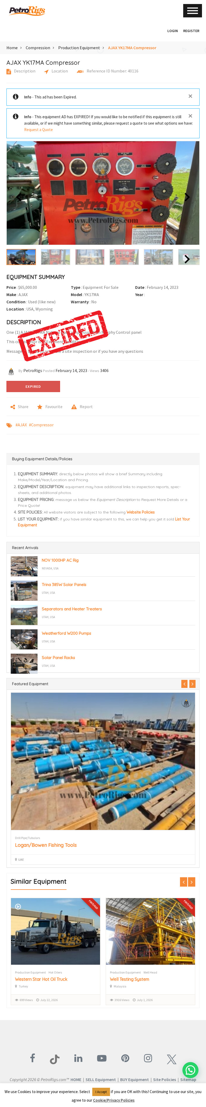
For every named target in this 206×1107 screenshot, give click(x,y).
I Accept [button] (101, 1092)
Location (59, 71)
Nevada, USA (50, 568)
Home (12, 47)
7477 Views (122, 1000)
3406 (104, 370)
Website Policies (141, 512)
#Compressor (41, 424)
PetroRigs (32, 370)
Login (172, 30)
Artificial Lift (152, 972)
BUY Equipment (134, 1079)
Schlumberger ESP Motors (135, 979)
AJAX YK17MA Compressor (132, 47)
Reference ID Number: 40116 (112, 71)
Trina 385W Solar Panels (64, 584)
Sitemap (188, 1079)
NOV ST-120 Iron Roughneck (47, 845)
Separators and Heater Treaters (72, 608)
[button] (162, 30)
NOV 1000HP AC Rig (60, 560)
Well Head (55, 972)
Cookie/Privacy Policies (114, 1100)
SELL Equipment (101, 1079)
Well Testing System (34, 979)
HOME (76, 1079)
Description (24, 71)
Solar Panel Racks (58, 657)
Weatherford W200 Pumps (66, 633)
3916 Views (27, 1000)
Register (191, 30)
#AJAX (21, 424)
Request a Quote (38, 129)
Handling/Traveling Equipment (36, 838)
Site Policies (164, 1079)
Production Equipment (79, 47)
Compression (38, 47)
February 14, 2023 (71, 370)
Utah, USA (48, 593)
